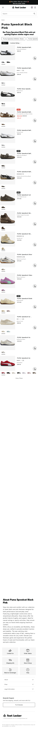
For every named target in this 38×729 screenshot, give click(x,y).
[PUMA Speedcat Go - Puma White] (13, 373)
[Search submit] (34, 14)
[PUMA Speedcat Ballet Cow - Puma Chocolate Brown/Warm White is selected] (3, 124)
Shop (5, 684)
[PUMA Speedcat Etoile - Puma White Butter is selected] (3, 311)
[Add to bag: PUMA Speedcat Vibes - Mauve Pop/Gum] (35, 286)
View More (19, 378)
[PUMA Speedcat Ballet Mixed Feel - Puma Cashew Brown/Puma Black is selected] (3, 187)
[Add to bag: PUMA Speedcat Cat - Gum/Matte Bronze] (35, 203)
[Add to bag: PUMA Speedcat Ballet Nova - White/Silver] (35, 141)
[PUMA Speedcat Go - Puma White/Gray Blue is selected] (3, 352)
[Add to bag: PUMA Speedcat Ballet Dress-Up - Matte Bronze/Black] (35, 162)
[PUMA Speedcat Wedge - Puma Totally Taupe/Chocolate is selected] (3, 228)
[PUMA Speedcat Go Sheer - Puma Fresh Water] (8, 332)
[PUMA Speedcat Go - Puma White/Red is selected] (3, 373)
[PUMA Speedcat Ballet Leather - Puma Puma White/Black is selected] (3, 62)
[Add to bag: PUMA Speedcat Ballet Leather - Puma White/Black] (35, 58)
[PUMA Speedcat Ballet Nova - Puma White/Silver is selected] (3, 145)
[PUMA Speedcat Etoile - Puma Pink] (8, 311)
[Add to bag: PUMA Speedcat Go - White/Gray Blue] (35, 348)
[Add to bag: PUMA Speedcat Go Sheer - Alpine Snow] (35, 327)
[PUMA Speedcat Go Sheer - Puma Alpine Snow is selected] (3, 332)
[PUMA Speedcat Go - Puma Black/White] (19, 373)
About (6, 679)
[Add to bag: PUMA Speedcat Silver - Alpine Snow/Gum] (35, 265)
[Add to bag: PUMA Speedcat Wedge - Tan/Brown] (35, 244)
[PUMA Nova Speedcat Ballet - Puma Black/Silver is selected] (3, 104)
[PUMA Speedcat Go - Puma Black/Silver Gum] (8, 373)
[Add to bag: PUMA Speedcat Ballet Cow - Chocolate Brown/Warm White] (35, 120)
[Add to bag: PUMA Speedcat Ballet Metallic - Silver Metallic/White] (35, 79)
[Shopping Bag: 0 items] (35, 7)
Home (3, 20)
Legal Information (9, 689)
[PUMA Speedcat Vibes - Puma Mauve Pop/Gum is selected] (3, 290)
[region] (19, 2)
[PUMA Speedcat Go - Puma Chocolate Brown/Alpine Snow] (34, 373)
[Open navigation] (6, 7)
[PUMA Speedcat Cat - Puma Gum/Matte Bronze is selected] (3, 207)
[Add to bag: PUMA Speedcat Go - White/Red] (35, 369)
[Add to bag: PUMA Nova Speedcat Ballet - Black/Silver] (35, 99)
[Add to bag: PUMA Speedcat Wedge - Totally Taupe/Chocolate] (35, 224)
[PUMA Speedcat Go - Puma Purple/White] (24, 373)
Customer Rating (14, 43)
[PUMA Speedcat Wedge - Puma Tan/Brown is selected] (3, 249)
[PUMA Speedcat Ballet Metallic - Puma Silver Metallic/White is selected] (3, 83)
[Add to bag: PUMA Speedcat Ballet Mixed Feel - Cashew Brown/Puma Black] (35, 182)
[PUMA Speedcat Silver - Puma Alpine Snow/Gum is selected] (3, 269)
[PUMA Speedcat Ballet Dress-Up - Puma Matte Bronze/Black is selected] (3, 166)
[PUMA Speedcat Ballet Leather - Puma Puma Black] (8, 62)
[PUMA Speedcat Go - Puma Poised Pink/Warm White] (29, 373)
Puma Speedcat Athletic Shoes (13, 39)
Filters (4, 43)
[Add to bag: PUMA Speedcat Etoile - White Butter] (35, 307)
